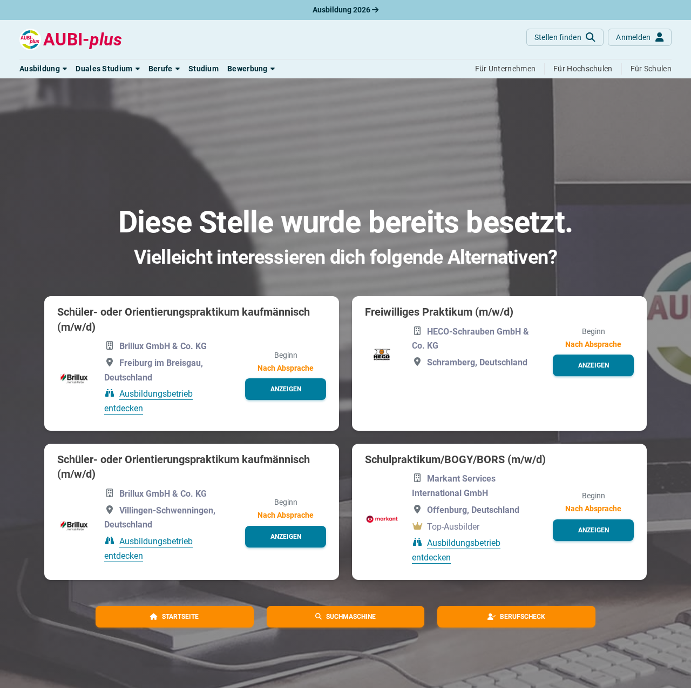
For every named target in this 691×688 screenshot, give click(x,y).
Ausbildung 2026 (342, 9)
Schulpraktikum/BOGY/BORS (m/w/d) (455, 459)
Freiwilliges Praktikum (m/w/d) (439, 311)
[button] (43, 69)
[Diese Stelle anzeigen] (74, 378)
